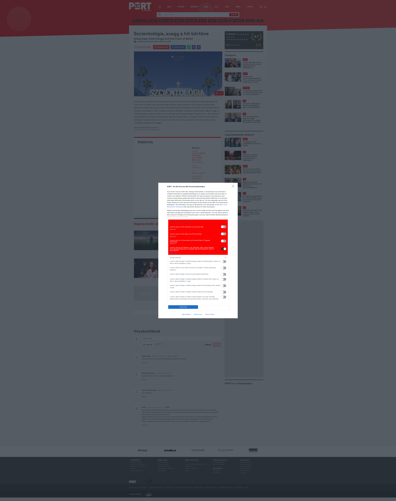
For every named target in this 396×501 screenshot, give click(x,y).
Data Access (198, 314)
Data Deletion (186, 314)
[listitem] (198, 222)
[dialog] (198, 250)
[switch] (223, 226)
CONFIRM (183, 307)
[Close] (234, 187)
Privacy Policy (209, 314)
